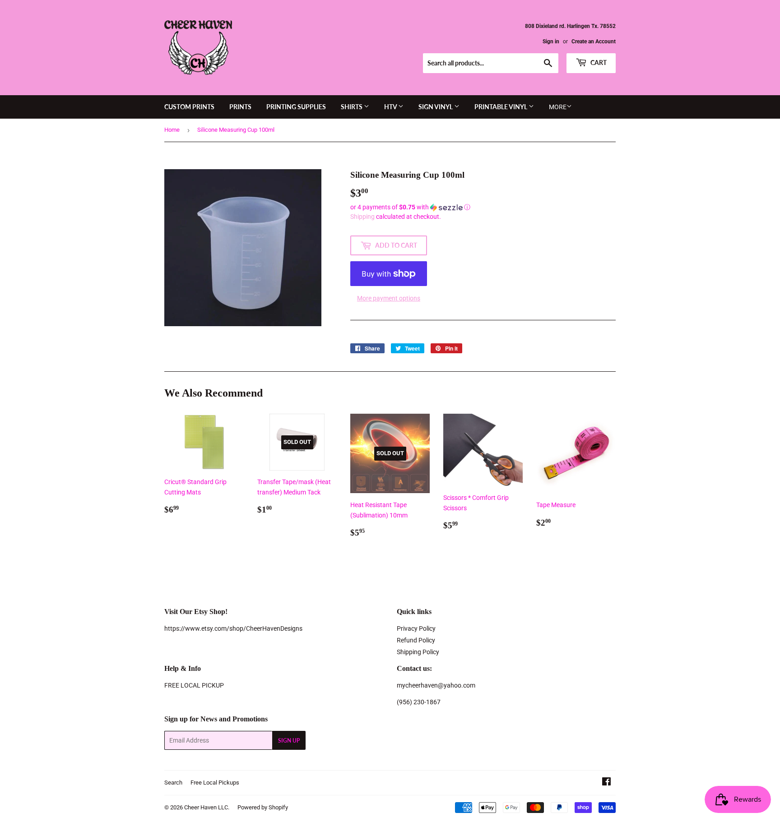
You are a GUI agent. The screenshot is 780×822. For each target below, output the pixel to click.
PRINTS (240, 107)
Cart (598, 62)
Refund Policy (416, 640)
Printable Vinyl (501, 107)
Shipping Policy (418, 652)
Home (172, 129)
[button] (483, 207)
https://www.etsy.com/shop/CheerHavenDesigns (233, 628)
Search (173, 782)
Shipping (362, 216)
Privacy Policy (416, 628)
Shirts (352, 107)
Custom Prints (189, 107)
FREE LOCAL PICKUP (194, 685)
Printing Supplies (296, 107)
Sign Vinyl (436, 107)
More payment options (388, 298)
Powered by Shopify (262, 807)
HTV (391, 107)
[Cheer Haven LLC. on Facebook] (606, 782)
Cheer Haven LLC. (206, 807)
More (557, 107)
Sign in (551, 41)
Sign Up (289, 740)
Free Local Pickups (214, 782)
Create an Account (593, 41)
